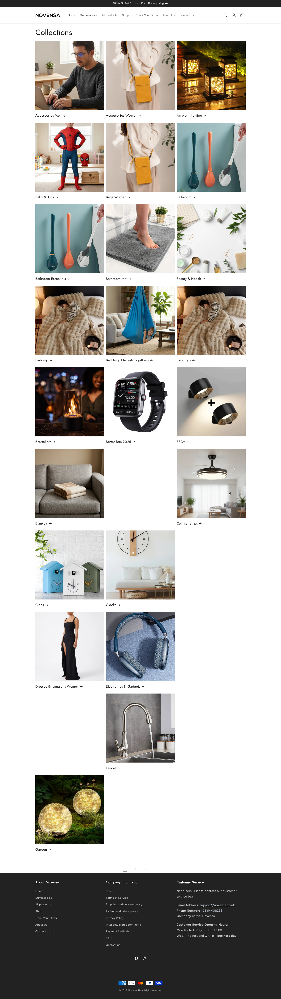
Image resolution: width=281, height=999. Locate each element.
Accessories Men (48, 115)
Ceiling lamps (187, 523)
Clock (39, 605)
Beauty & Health (189, 279)
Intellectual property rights (123, 924)
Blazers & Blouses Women (130, 483)
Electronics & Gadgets (123, 686)
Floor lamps (189, 728)
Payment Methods (117, 931)
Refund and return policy (122, 911)
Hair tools (188, 809)
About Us (41, 924)
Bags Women (116, 197)
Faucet (111, 768)
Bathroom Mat (116, 279)
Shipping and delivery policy (124, 904)
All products (43, 904)
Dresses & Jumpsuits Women (57, 686)
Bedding (41, 360)
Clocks (111, 605)
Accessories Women (121, 115)
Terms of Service (117, 897)
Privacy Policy (115, 918)
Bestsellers (43, 442)
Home (39, 891)
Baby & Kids (44, 197)
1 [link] (125, 869)
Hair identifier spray (125, 809)
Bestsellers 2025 (118, 442)
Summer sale (43, 897)
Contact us (113, 945)
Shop (38, 911)
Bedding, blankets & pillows (127, 360)
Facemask (46, 728)
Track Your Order (46, 918)
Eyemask (187, 646)
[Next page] (156, 869)
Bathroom (184, 197)
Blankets (41, 523)
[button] (127, 15)
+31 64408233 (212, 910)
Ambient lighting (189, 115)
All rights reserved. (152, 990)
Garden (41, 849)
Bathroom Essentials (50, 279)
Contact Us (42, 931)
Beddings (184, 360)
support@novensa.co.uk (217, 905)
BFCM (181, 442)
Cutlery (185, 565)
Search (110, 891)
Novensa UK (134, 990)
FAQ (109, 938)
